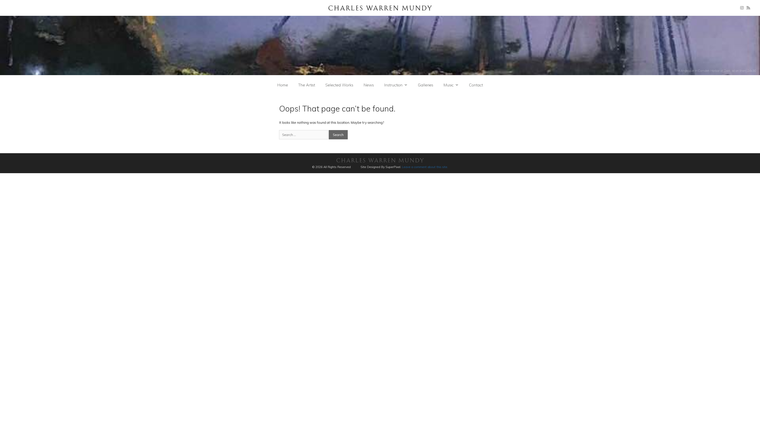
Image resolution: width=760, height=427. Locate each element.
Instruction (393, 84)
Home (282, 84)
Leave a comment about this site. (425, 167)
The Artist (306, 84)
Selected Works (339, 84)
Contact (476, 84)
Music (449, 84)
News (369, 84)
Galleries (425, 84)
